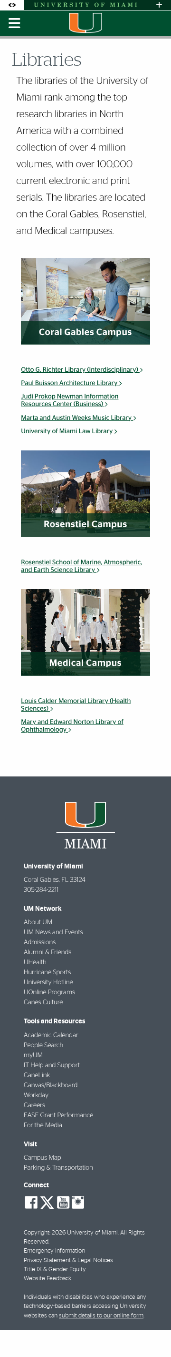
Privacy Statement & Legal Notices (68, 1260)
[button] (150, 1330)
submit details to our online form (101, 1316)
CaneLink (37, 1075)
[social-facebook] (31, 1202)
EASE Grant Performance (58, 1115)
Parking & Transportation (58, 1167)
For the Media (43, 1125)
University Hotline (48, 982)
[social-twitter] (47, 1202)
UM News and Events (53, 932)
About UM (38, 922)
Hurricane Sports (47, 972)
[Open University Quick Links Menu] (159, 5)
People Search (43, 1045)
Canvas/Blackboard (50, 1085)
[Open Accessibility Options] (12, 5)
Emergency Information (54, 1251)
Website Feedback (47, 1278)
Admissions (40, 942)
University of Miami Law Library (67, 431)
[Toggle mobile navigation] (14, 23)
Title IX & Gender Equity (55, 1269)
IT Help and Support (52, 1065)
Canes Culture (43, 1002)
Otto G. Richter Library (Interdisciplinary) (80, 370)
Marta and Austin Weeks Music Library (77, 418)
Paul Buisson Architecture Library (70, 383)
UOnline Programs (49, 992)
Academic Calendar (51, 1035)
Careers (34, 1105)
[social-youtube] (63, 1202)
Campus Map (42, 1157)
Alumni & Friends (47, 952)
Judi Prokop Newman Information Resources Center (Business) (69, 400)
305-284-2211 (41, 890)
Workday (36, 1095)
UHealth (35, 962)
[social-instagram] (78, 1202)
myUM (33, 1055)
